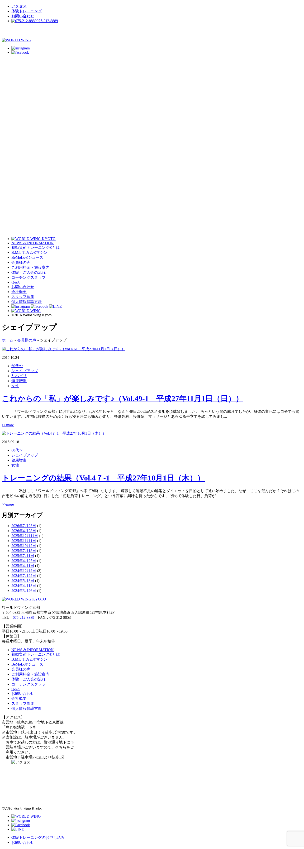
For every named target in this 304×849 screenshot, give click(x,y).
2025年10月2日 (23, 546)
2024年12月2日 (23, 571)
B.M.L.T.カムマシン (29, 252)
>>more (8, 425)
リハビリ (19, 376)
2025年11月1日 (23, 541)
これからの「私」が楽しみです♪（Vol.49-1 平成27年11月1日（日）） (122, 398)
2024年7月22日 (23, 576)
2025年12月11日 (24, 536)
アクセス (19, 6)
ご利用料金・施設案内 (30, 267)
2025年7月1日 (22, 556)
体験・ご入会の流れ (28, 272)
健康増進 (19, 381)
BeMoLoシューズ (27, 257)
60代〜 (17, 366)
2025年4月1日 (22, 566)
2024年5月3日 (22, 581)
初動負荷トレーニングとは (35, 247)
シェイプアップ (24, 371)
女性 (15, 386)
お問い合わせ (22, 16)
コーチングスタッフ (28, 277)
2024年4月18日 (23, 586)
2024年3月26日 (23, 591)
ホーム (7, 340)
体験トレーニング (26, 11)
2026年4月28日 (23, 531)
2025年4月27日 (23, 561)
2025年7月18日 (23, 551)
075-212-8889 (23, 617)
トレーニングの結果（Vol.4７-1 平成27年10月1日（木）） (103, 478)
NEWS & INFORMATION (32, 243)
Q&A (15, 282)
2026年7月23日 (23, 526)
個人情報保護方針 (26, 302)
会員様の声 (20, 262)
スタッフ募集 (22, 297)
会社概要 (19, 292)
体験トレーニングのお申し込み (38, 837)
